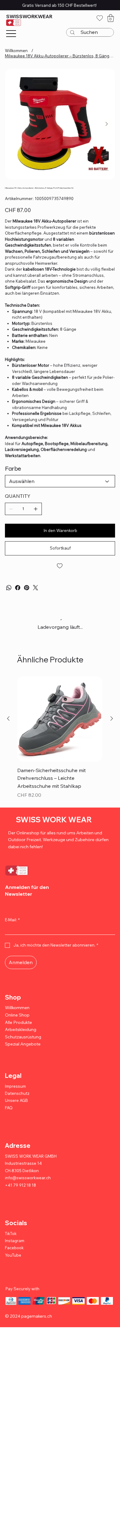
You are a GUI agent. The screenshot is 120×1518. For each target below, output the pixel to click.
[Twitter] (35, 587)
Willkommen (17, 1013)
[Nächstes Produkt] (111, 724)
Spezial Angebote (23, 1049)
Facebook (14, 1253)
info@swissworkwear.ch (28, 1183)
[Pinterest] (26, 587)
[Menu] (11, 34)
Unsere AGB (16, 1105)
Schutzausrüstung (23, 1042)
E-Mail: (12, 925)
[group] (60, 743)
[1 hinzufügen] (36, 509)
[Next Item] (107, 124)
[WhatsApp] (9, 587)
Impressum (15, 1091)
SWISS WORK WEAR (54, 824)
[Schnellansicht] (59, 724)
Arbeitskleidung (20, 1035)
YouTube (13, 1260)
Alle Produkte (18, 1027)
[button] (110, 18)
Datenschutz (17, 1098)
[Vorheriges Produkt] (8, 724)
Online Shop (17, 1020)
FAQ (9, 1113)
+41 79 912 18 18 (20, 1190)
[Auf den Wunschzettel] (60, 566)
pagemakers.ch (36, 1321)
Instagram (14, 1245)
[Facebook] (18, 587)
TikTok (11, 1238)
